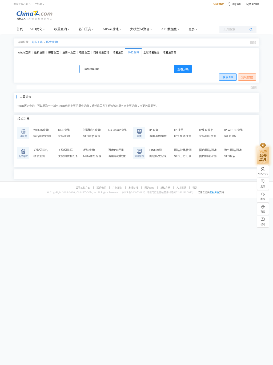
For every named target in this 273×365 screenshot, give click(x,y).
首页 (20, 29)
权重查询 (60, 29)
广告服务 (117, 188)
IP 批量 (178, 130)
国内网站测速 (208, 150)
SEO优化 (36, 29)
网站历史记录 (158, 156)
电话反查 (84, 52)
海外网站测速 (233, 150)
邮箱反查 (53, 52)
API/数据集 (169, 29)
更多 (191, 29)
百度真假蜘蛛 (158, 136)
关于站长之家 (83, 188)
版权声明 (165, 188)
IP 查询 (154, 130)
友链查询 (64, 136)
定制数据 (247, 77)
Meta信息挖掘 (92, 156)
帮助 (194, 188)
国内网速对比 (208, 156)
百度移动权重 (117, 156)
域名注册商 (169, 52)
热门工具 (84, 29)
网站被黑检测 (183, 150)
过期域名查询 (92, 130)
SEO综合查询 (92, 136)
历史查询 (52, 42)
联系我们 (101, 188)
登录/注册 (254, 4)
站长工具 (37, 42)
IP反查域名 (206, 130)
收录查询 (39, 156)
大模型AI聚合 (140, 29)
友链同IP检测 (207, 136)
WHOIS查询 (41, 130)
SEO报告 (230, 156)
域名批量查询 (101, 52)
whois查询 (24, 52)
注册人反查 (69, 52)
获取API (228, 77)
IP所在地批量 (182, 136)
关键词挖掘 (65, 150)
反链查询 (89, 150)
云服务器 (214, 192)
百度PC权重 (116, 150)
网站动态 (149, 188)
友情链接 (133, 188)
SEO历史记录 (182, 156)
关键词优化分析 (68, 156)
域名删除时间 (42, 136)
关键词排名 (40, 150)
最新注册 (39, 52)
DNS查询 (64, 130)
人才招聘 (181, 188)
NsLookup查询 (117, 130)
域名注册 (118, 52)
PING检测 (155, 150)
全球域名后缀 (151, 52)
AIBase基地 (111, 29)
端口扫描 (230, 136)
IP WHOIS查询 (233, 130)
